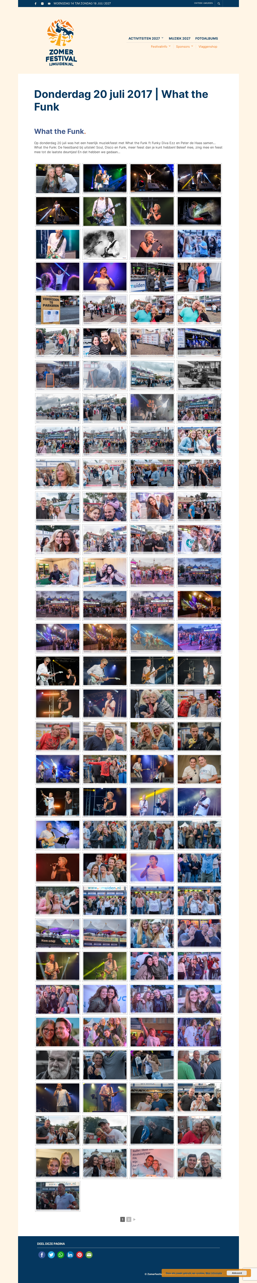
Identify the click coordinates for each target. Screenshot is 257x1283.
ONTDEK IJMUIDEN (203, 3)
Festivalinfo (159, 46)
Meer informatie (214, 1273)
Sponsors (183, 46)
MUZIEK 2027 (180, 38)
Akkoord (237, 1273)
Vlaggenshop (208, 46)
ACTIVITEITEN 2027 (144, 38)
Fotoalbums (206, 38)
